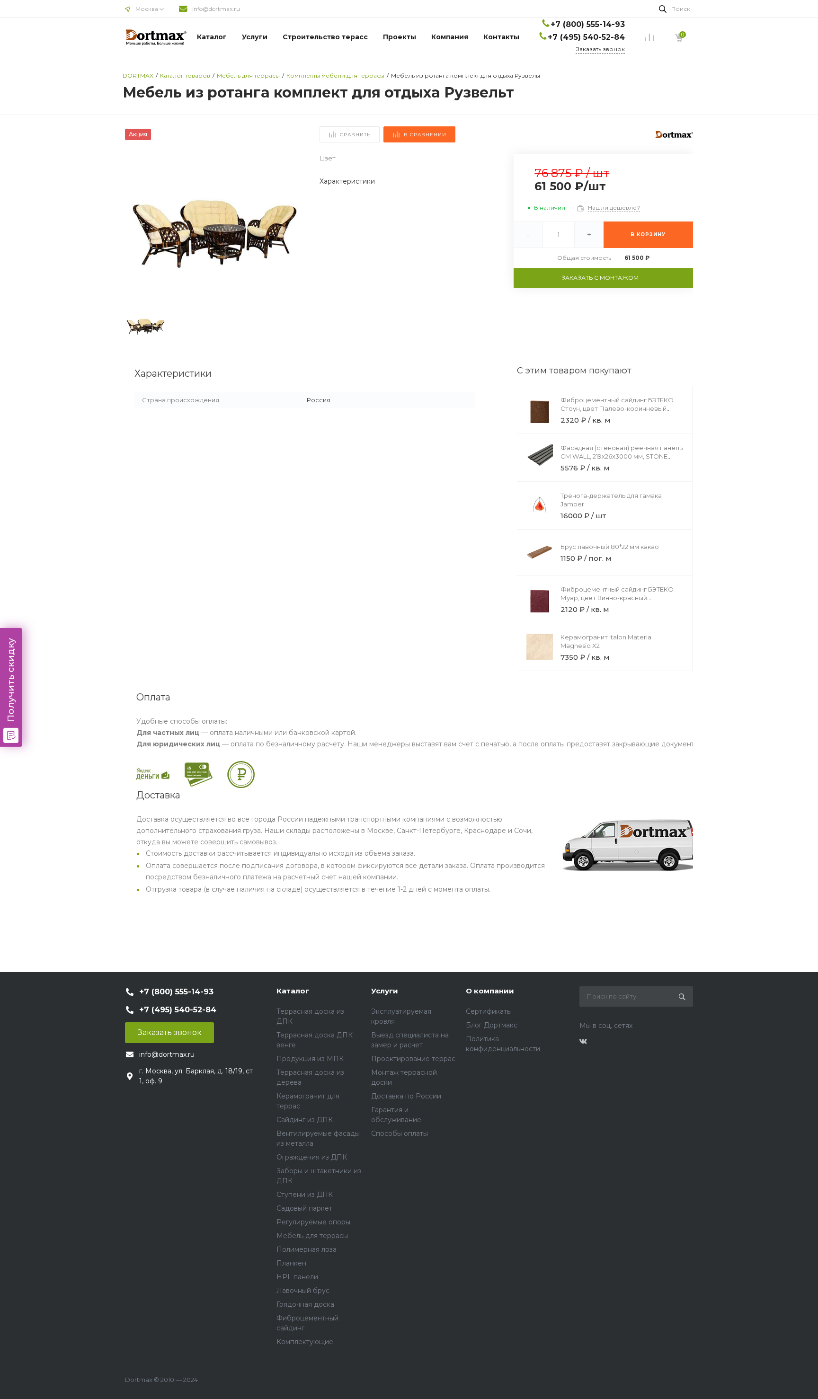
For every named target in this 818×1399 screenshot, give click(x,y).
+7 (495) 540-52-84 (586, 37)
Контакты (501, 37)
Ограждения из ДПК (311, 1157)
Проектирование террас (413, 1058)
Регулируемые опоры (313, 1222)
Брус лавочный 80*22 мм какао (609, 546)
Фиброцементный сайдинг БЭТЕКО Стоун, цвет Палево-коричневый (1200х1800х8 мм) (617, 408)
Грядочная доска (305, 1304)
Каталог (212, 37)
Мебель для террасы (312, 1235)
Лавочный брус (302, 1290)
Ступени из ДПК (304, 1194)
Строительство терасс (325, 37)
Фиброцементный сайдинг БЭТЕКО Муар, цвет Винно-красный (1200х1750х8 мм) (617, 597)
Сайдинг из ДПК (304, 1120)
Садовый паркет (304, 1208)
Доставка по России (406, 1096)
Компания (449, 37)
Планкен (291, 1263)
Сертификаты (489, 1011)
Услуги (254, 37)
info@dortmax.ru (216, 8)
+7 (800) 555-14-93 (588, 24)
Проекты (399, 37)
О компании (490, 990)
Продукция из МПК (310, 1058)
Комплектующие (304, 1341)
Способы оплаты (399, 1133)
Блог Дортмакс (491, 1025)
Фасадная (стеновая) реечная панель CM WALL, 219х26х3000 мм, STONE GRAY (621, 456)
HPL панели (297, 1277)
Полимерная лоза (306, 1249)
